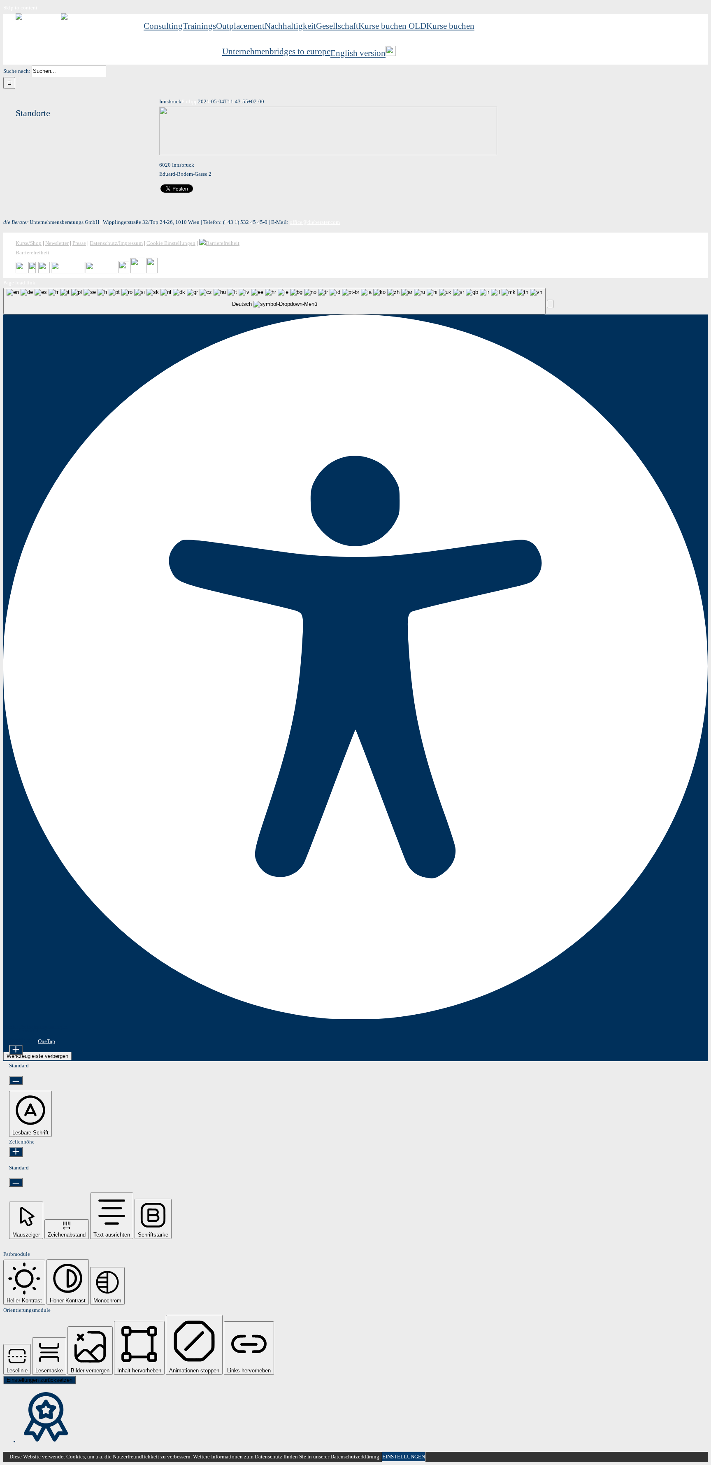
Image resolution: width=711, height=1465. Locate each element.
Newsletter (57, 243)
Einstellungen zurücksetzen (39, 1380)
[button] (550, 304)
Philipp (189, 101)
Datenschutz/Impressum (116, 243)
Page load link (19, 282)
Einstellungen (403, 1456)
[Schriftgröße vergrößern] (16, 1050)
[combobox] (274, 301)
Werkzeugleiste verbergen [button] (37, 1056)
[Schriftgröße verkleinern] (16, 1080)
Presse (79, 243)
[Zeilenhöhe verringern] (16, 1182)
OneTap (46, 1041)
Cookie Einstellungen (170, 243)
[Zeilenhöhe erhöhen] (16, 1152)
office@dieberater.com (315, 222)
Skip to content (20, 8)
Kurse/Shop (29, 243)
